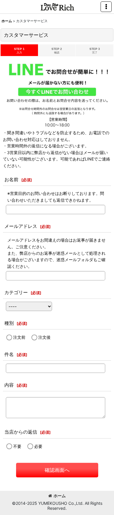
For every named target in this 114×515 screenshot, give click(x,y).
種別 (9, 323)
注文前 (19, 337)
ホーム (59, 495)
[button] (106, 6)
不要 (17, 446)
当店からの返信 (20, 432)
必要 (38, 446)
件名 (9, 354)
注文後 (44, 337)
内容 (9, 385)
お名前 (11, 179)
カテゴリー (16, 292)
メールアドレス (20, 226)
